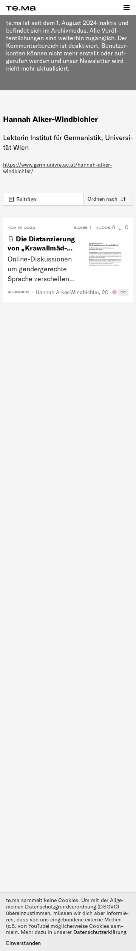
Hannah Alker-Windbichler (67, 292)
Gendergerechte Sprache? (114, 292)
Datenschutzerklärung (99, 932)
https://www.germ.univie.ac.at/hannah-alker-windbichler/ (57, 168)
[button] (126, 7)
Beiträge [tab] (26, 199)
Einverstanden (23, 943)
